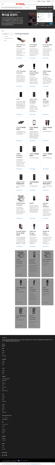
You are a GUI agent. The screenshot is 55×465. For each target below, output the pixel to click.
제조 (3, 382)
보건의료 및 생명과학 (5, 378)
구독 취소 (3, 449)
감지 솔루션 (4, 355)
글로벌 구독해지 (25, 460)
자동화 (3, 350)
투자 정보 (3, 431)
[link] (21, 58)
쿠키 (21, 460)
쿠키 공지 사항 (33, 463)
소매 (3, 385)
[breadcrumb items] (2, 12)
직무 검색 (3, 440)
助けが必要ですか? (5, 419)
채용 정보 (3, 438)
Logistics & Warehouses (8, 38)
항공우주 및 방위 (5, 390)
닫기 (51, 23)
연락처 (3, 445)
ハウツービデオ (4, 417)
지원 (3, 447)
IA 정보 (3, 425)
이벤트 (3, 432)
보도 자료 (3, 429)
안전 (3, 354)
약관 (2, 460)
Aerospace (6, 36)
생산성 (3, 352)
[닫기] (53, 463)
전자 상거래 (4, 387)
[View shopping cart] (52, 1)
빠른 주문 (48, 1)
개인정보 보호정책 (7, 460)
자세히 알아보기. (48, 11)
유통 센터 (3, 383)
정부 (3, 388)
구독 (3, 345)
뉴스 (3, 427)
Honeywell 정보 (5, 424)
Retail (5, 40)
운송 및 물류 (4, 380)
